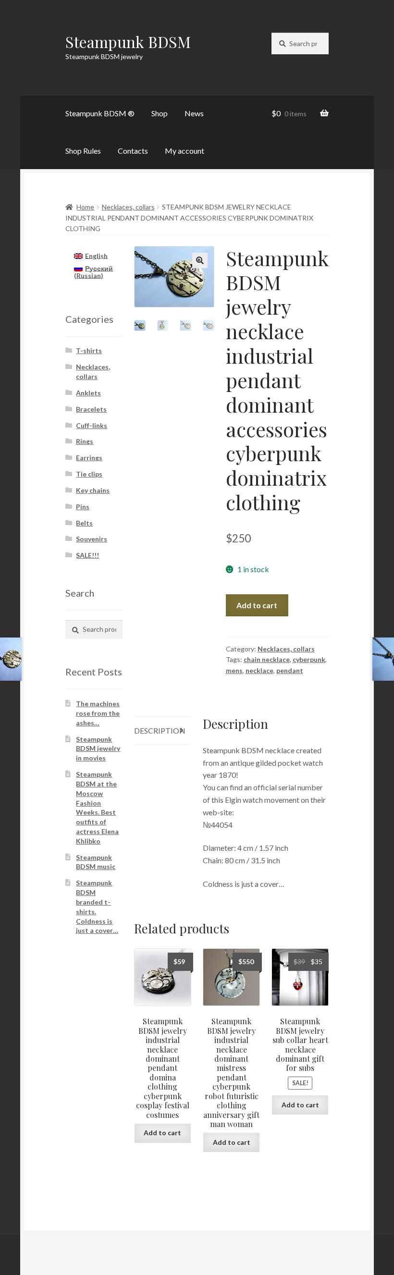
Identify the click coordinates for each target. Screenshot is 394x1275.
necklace (259, 670)
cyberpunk (309, 659)
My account (184, 150)
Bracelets (91, 409)
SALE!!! (87, 555)
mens (234, 670)
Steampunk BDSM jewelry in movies (98, 748)
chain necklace (267, 659)
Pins (82, 507)
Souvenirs (91, 539)
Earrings (89, 458)
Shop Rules (83, 150)
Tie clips (89, 474)
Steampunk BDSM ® (100, 113)
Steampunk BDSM (128, 41)
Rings (84, 441)
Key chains (93, 490)
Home (85, 207)
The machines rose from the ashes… (98, 713)
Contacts (133, 150)
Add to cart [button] (162, 1132)
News (194, 113)
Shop (159, 113)
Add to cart (256, 605)
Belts (84, 523)
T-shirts (89, 350)
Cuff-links (91, 425)
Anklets (88, 393)
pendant (289, 670)
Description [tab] (159, 730)
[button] (200, 260)
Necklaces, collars (128, 207)
